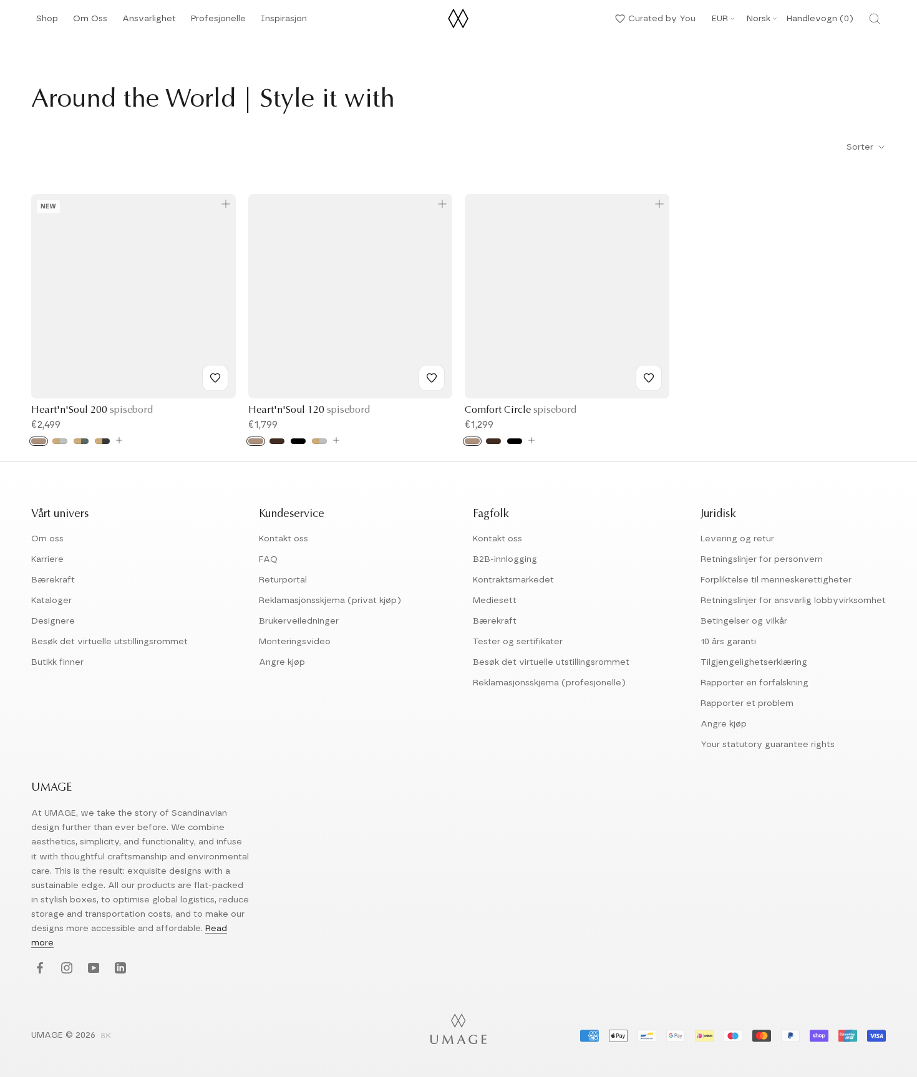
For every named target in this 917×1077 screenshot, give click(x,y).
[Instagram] (65, 969)
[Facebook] (38, 969)
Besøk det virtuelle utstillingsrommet (109, 641)
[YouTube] (92, 969)
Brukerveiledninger (299, 621)
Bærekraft (53, 580)
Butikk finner (57, 662)
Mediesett (495, 600)
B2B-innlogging (505, 559)
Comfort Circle (520, 410)
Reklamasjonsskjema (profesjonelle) (549, 683)
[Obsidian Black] (102, 441)
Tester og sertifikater (518, 641)
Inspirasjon (284, 22)
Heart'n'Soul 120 (309, 410)
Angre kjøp (282, 662)
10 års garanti (728, 641)
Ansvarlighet (149, 22)
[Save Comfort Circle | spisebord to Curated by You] (649, 378)
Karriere (47, 559)
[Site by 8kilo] (106, 1036)
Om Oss (90, 22)
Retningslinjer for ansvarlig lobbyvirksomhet (793, 600)
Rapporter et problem (747, 703)
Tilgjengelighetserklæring (754, 662)
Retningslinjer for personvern (762, 559)
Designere (53, 621)
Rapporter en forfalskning (754, 683)
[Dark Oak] (276, 441)
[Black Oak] (298, 441)
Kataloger (51, 600)
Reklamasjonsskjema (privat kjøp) (330, 600)
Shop (47, 22)
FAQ (268, 559)
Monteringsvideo (295, 641)
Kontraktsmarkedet (513, 580)
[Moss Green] (81, 441)
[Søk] (874, 18)
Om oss (47, 538)
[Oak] (38, 441)
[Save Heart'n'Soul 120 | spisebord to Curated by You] (432, 378)
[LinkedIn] (119, 969)
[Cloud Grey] (59, 441)
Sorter (861, 147)
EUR (720, 18)
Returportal (283, 580)
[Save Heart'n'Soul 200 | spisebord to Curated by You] (215, 378)
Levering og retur (737, 538)
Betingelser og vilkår (744, 621)
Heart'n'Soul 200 (92, 410)
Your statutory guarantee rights (768, 744)
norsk (758, 18)
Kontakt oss (283, 538)
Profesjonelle (218, 18)
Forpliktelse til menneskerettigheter (776, 580)
